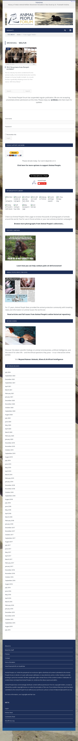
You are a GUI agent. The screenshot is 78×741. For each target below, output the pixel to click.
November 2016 (10, 573)
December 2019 (10, 443)
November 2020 (10, 404)
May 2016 (8, 595)
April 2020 (8, 429)
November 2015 (10, 616)
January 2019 (9, 482)
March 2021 (8, 390)
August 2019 (9, 457)
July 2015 (7, 630)
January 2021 (9, 397)
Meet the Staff (9, 650)
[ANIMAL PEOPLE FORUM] (39, 18)
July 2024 (7, 372)
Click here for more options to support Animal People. (39, 165)
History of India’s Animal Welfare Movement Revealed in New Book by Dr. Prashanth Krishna (38, 5)
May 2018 (8, 510)
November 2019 (10, 446)
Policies (7, 654)
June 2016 (8, 591)
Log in (7, 708)
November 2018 (10, 489)
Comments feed (10, 717)
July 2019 (7, 460)
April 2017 (8, 556)
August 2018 (9, 499)
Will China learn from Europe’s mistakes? (17, 68)
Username (8, 119)
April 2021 (8, 386)
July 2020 (7, 418)
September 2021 (10, 383)
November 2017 (10, 531)
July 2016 (7, 587)
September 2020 (10, 411)
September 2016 (10, 580)
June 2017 (8, 549)
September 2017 (10, 538)
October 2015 (9, 619)
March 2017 (8, 559)
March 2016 (8, 602)
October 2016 (9, 577)
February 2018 (9, 520)
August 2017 (9, 542)
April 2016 (8, 598)
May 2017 (8, 552)
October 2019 (9, 450)
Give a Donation (10, 662)
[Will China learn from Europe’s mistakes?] (20, 56)
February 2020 (9, 436)
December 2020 (10, 400)
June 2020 (8, 422)
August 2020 (9, 415)
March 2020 (8, 432)
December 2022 (10, 379)
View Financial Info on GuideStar (15, 666)
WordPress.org (9, 721)
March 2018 (8, 517)
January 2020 (9, 439)
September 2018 (10, 496)
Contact (7, 658)
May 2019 (8, 467)
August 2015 (9, 626)
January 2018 (9, 524)
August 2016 (9, 584)
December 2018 (10, 485)
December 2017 (10, 527)
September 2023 (10, 376)
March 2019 (8, 474)
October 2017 (9, 535)
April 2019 (8, 471)
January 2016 (9, 609)
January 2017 (9, 566)
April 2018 (8, 513)
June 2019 (8, 464)
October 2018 (9, 492)
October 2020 (9, 407)
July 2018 (7, 503)
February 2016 (9, 605)
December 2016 (10, 570)
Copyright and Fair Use (28, 694)
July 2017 (7, 545)
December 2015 (10, 612)
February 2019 (9, 478)
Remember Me (11, 134)
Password (8, 126)
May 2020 (8, 425)
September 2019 (10, 453)
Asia (8, 49)
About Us (8, 646)
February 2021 (9, 393)
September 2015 (10, 623)
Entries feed (9, 712)
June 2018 (8, 506)
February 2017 (9, 563)
